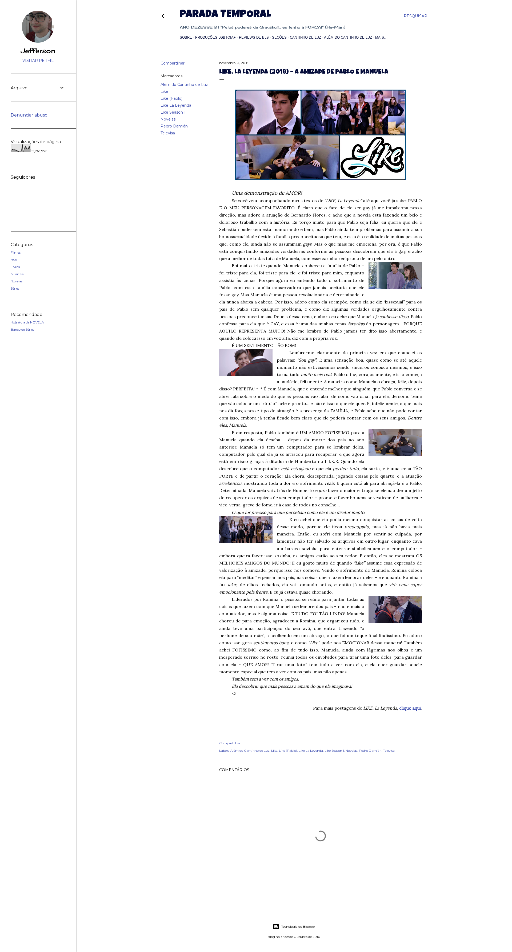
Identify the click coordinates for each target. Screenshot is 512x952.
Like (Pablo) (171, 98)
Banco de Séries (22, 329)
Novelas (168, 119)
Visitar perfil (38, 60)
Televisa (168, 133)
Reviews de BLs (254, 37)
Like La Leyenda (176, 105)
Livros (15, 267)
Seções (279, 37)
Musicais (17, 274)
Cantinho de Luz (305, 37)
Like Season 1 (173, 112)
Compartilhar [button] (173, 63)
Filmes (16, 252)
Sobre (186, 37)
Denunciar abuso (29, 115)
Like (164, 91)
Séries (15, 288)
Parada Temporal (225, 15)
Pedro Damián (174, 126)
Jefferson (38, 51)
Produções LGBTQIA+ (215, 37)
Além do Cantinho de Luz (348, 37)
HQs (14, 260)
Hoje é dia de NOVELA (27, 322)
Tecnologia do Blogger (298, 927)
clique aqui (410, 708)
